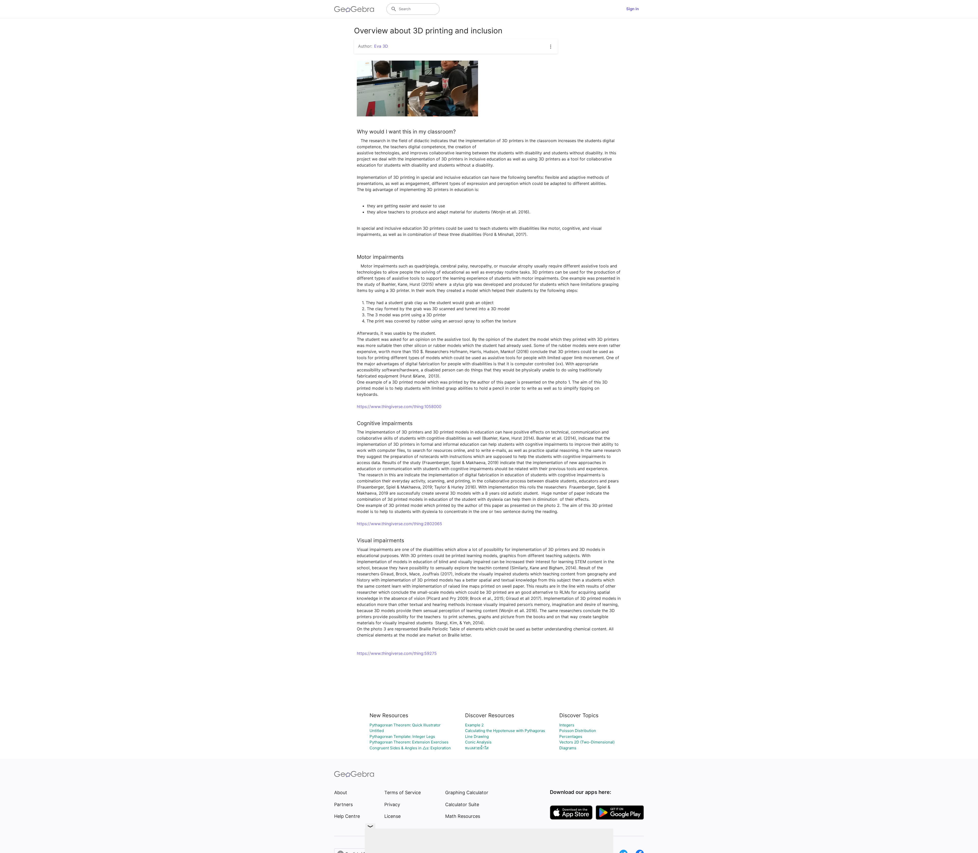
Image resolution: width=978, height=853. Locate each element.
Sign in (632, 8)
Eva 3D (381, 46)
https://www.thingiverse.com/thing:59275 (397, 653)
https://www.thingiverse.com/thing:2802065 (399, 523)
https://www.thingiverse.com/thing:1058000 (399, 406)
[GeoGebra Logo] (354, 9)
